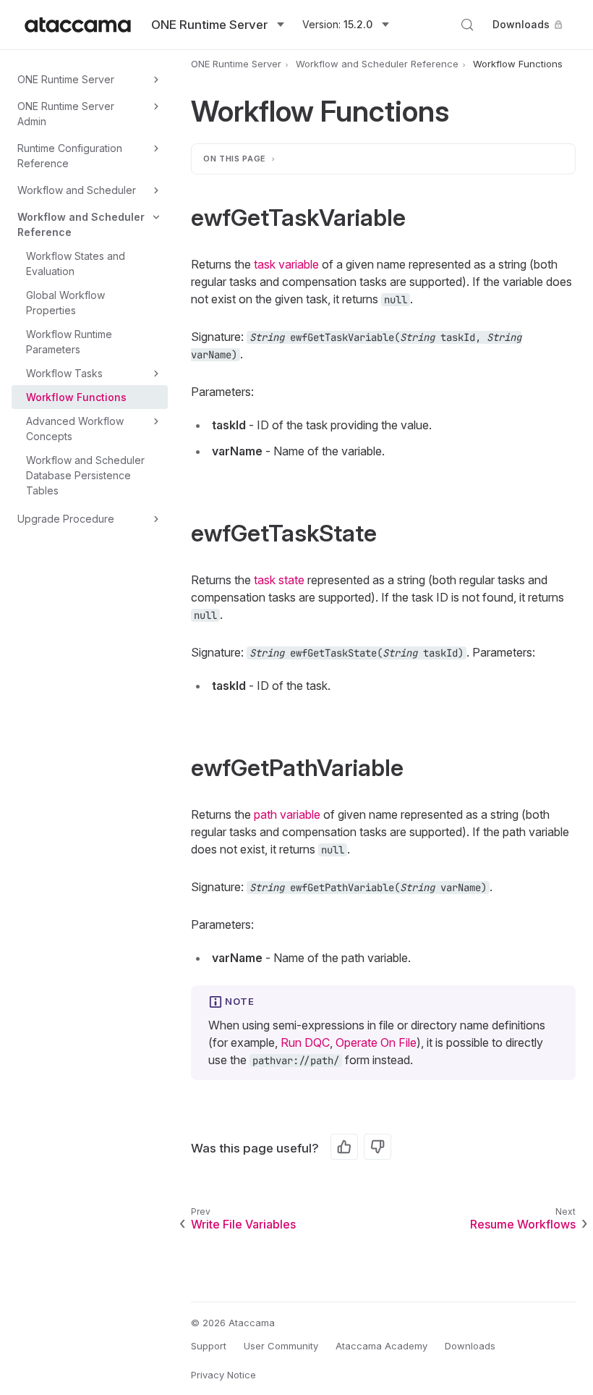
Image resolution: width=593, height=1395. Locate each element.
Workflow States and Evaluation (75, 263)
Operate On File (376, 1042)
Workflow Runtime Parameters (69, 341)
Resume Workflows (523, 1224)
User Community (281, 1346)
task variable (286, 264)
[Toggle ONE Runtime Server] (156, 79)
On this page (234, 158)
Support (208, 1346)
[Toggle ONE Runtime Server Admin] (156, 106)
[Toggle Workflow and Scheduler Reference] (156, 217)
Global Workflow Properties (65, 302)
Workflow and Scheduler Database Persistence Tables (85, 475)
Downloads (521, 24)
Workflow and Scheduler (76, 190)
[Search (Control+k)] (467, 25)
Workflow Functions (76, 397)
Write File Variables (243, 1224)
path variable (287, 814)
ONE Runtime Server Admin (65, 113)
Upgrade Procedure (65, 519)
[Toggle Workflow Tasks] (156, 373)
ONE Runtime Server (65, 79)
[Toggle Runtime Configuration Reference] (156, 148)
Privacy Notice (223, 1375)
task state (279, 580)
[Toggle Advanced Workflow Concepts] (156, 421)
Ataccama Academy (381, 1346)
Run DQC (305, 1042)
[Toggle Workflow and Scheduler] (156, 190)
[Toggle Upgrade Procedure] (156, 519)
